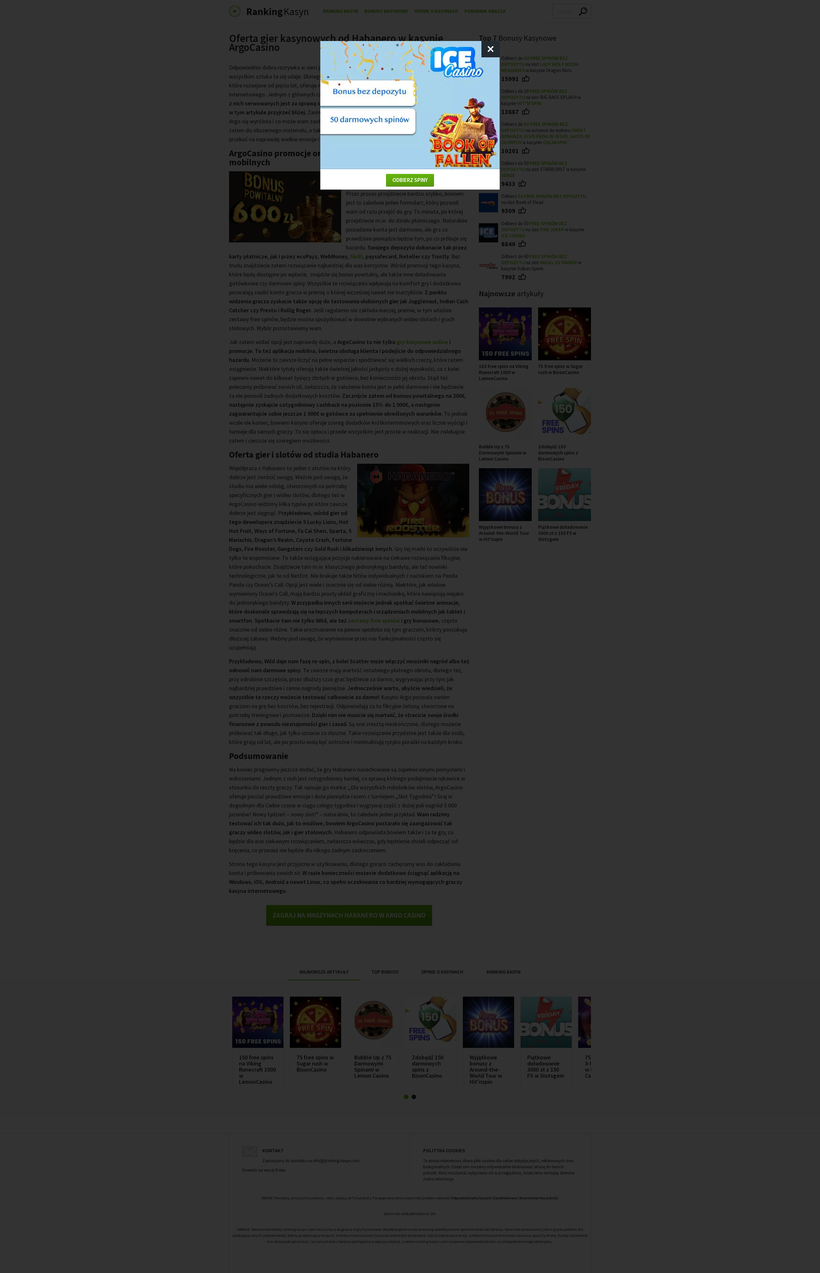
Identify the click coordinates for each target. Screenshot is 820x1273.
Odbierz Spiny (410, 180)
